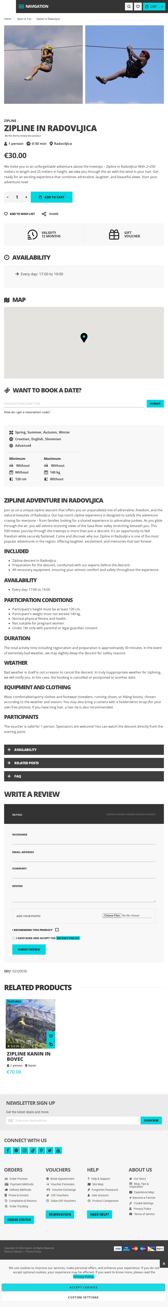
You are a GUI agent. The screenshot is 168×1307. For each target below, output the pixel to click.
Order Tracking (18, 1206)
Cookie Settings (143, 1203)
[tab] (84, 750)
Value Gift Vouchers (63, 1200)
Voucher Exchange (63, 1189)
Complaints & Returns (22, 1200)
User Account (100, 1195)
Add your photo (28, 916)
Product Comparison (105, 1200)
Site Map (97, 1184)
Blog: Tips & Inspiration (139, 1185)
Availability (25, 749)
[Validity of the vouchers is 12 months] (32, 238)
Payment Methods (22, 1184)
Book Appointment (62, 1178)
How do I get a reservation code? (27, 412)
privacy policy (68, 938)
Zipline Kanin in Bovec (30, 1024)
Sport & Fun (24, 18)
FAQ (17, 776)
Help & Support (100, 1178)
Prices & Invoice (18, 1195)
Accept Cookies (83, 1287)
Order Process (18, 1178)
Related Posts (26, 763)
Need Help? (99, 1214)
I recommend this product (32, 930)
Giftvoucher (132, 234)
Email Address (23, 852)
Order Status (19, 1220)
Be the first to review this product (23, 135)
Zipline (10, 120)
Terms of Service (144, 1214)
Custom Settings (83, 1297)
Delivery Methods (20, 1189)
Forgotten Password (104, 1189)
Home (7, 18)
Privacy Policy (142, 1208)
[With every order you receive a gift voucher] (114, 239)
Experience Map (143, 1192)
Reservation (60, 1214)
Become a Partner (144, 1197)
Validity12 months (51, 234)
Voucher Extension (62, 1184)
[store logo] (8, 6)
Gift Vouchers (59, 1195)
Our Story (139, 1178)
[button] (84, 337)
